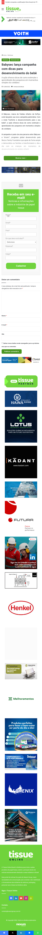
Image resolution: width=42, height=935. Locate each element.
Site (3, 334)
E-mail (4, 325)
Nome (4, 316)
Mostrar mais (21, 158)
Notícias (10, 55)
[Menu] (3, 10)
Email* (7, 223)
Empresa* (9, 246)
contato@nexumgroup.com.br (11, 911)
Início (5, 55)
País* (7, 231)
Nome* (8, 215)
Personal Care (15, 60)
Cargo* (8, 254)
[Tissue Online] (13, 9)
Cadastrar (21, 266)
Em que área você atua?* (14, 238)
